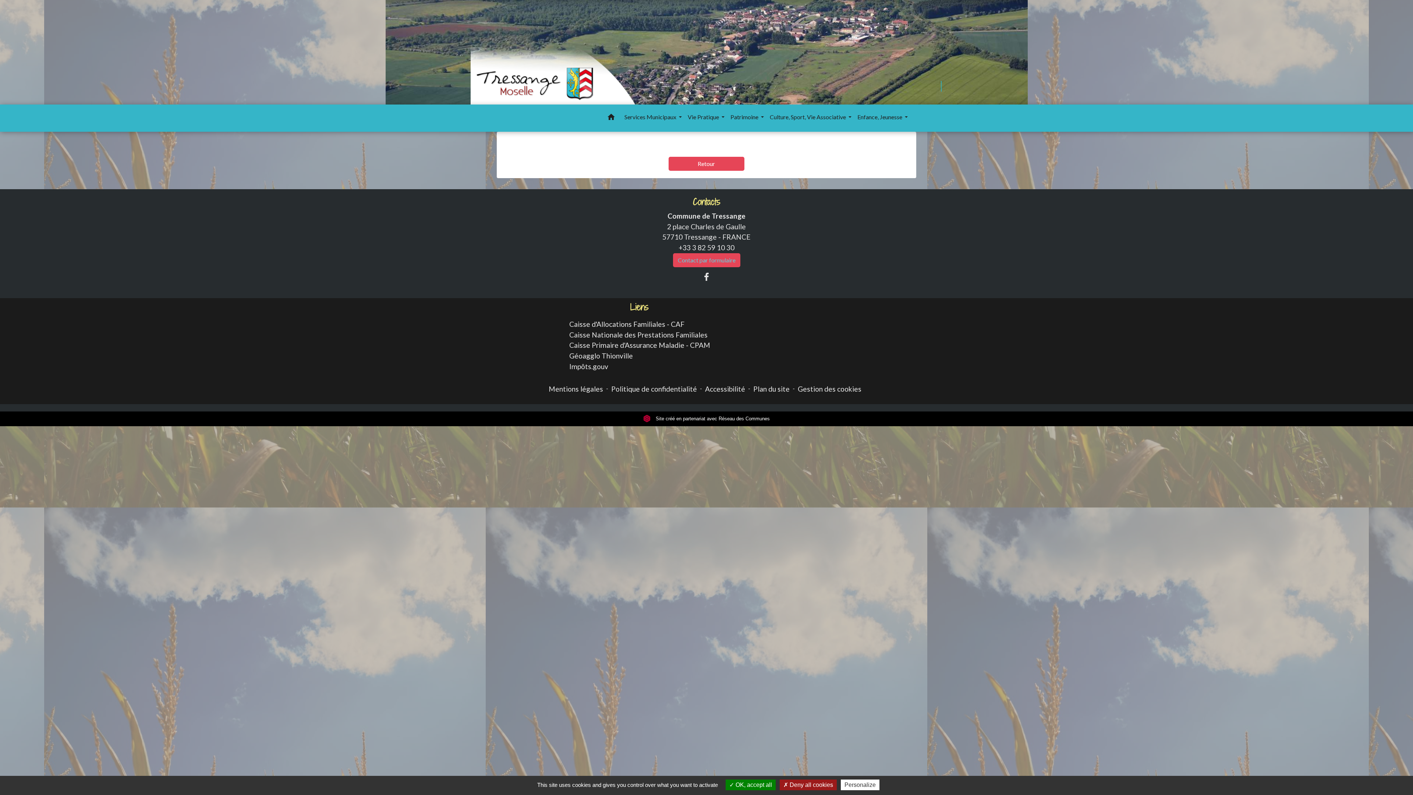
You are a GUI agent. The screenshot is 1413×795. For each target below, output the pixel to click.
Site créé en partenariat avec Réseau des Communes (712, 418)
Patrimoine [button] (744, 116)
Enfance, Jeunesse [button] (880, 116)
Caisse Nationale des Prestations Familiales (638, 335)
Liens (639, 307)
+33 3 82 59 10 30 (706, 247)
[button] (611, 118)
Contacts (706, 202)
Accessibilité (725, 389)
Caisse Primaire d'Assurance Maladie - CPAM (639, 345)
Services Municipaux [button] (650, 116)
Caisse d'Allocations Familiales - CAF (626, 324)
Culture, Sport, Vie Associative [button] (808, 116)
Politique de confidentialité (654, 389)
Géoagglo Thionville (601, 355)
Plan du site (771, 389)
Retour (706, 163)
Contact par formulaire (707, 260)
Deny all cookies (810, 785)
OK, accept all (753, 785)
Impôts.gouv (588, 366)
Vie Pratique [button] (704, 116)
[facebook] (706, 277)
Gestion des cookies (829, 389)
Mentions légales (576, 389)
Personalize (860, 785)
